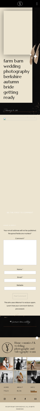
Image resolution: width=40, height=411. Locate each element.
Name (20, 269)
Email (20, 277)
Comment (20, 238)
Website (20, 285)
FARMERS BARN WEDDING (21, 321)
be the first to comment (20, 213)
